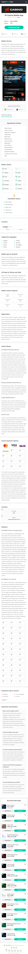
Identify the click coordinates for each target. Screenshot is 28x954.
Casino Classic (11, 884)
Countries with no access (11, 153)
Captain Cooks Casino (12, 844)
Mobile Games (8, 128)
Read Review (8, 810)
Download (20, 810)
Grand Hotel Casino (12, 913)
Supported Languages (10, 132)
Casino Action (10, 874)
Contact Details (8, 149)
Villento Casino (11, 815)
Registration (8, 143)
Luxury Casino (11, 864)
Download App (14, 27)
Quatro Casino (11, 805)
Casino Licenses (9, 130)
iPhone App (7, 136)
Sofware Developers (9, 151)
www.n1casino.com (6, 116)
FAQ (6, 155)
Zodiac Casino (10, 894)
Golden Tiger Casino (12, 854)
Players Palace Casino (12, 904)
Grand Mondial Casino (12, 834)
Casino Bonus (8, 145)
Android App (8, 134)
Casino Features (9, 141)
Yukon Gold (10, 825)
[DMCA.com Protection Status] (16, 945)
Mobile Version (8, 138)
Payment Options (9, 147)
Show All (4, 700)
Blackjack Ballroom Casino (14, 923)
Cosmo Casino (11, 933)
